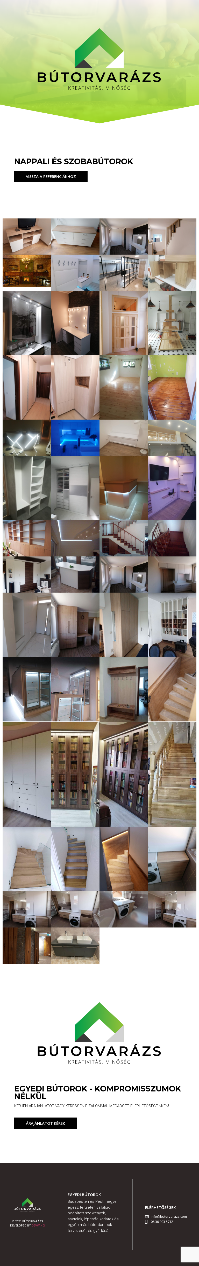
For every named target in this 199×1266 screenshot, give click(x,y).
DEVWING (38, 1225)
